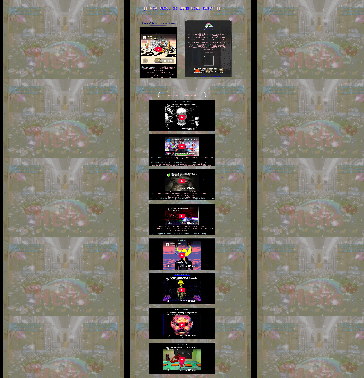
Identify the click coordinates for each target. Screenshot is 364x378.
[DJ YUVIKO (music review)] (208, 76)
